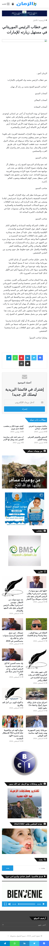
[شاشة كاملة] (5, 904)
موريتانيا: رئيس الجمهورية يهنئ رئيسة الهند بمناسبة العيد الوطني (37, 733)
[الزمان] (26, 4)
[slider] (26, 904)
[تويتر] (34, 357)
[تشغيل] (43, 904)
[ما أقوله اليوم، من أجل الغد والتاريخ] (12, 694)
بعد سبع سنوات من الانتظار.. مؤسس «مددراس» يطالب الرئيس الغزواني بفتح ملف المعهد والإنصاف (13, 605)
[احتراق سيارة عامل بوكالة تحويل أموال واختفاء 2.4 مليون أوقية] (36, 694)
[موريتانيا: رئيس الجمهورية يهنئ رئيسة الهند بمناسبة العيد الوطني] (36, 721)
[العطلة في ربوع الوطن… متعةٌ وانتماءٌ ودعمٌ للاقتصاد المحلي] (36, 624)
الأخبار (35, 20)
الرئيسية (42, 20)
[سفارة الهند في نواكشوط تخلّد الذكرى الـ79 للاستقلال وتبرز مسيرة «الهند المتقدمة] (12, 721)
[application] (24, 894)
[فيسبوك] (40, 357)
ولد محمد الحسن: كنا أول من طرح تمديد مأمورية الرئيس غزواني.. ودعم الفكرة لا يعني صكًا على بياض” (13, 668)
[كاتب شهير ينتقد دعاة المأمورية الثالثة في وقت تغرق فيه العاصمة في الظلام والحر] (36, 659)
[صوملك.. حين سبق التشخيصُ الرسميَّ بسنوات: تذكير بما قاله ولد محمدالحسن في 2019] (12, 624)
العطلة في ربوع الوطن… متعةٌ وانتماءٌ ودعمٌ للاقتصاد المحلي (37, 635)
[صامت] (9, 904)
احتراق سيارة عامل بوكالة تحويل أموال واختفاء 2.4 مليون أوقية (37, 705)
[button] (24, 894)
